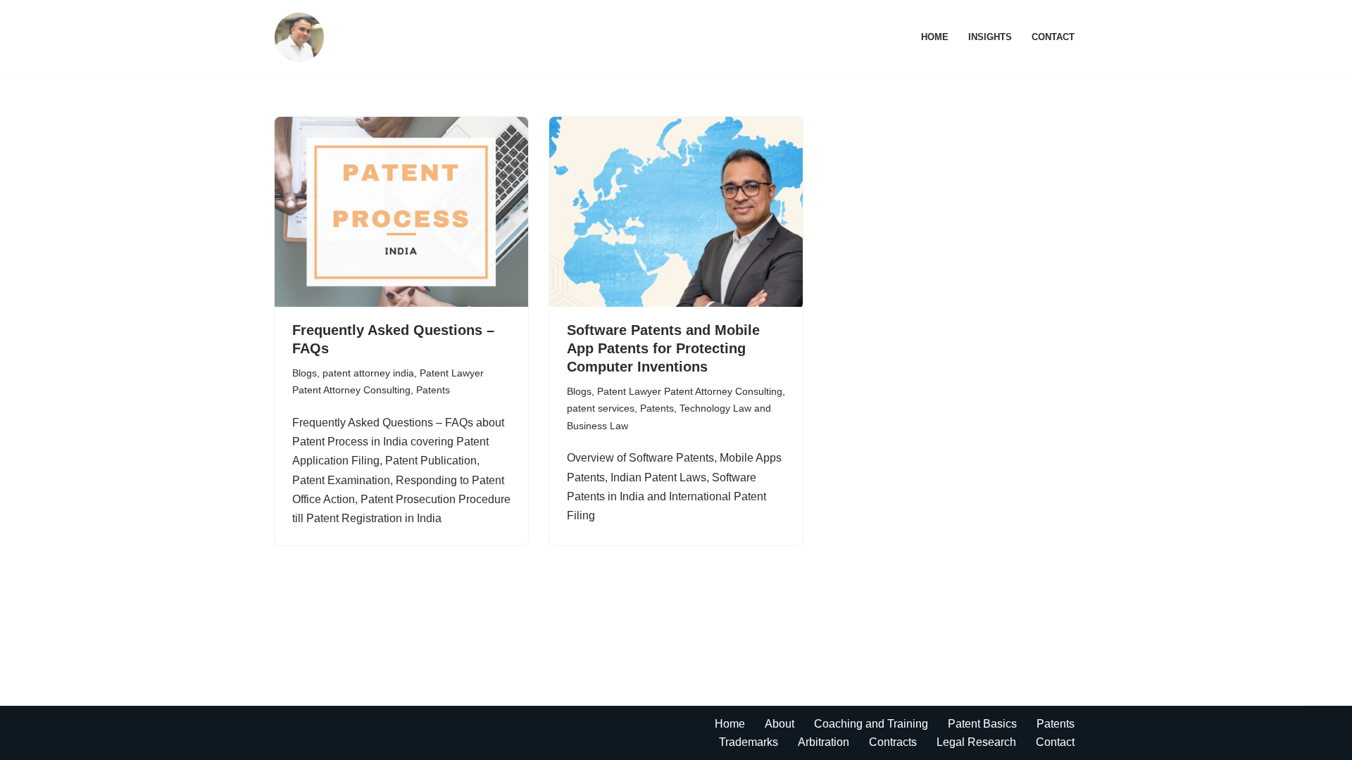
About (779, 724)
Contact (1053, 37)
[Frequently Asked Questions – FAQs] (401, 212)
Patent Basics (982, 724)
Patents (433, 389)
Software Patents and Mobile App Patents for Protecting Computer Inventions (663, 348)
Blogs (304, 373)
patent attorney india (368, 373)
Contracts (893, 742)
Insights (990, 37)
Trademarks (748, 742)
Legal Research (976, 742)
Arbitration (823, 742)
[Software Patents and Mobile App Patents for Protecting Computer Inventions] (676, 212)
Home (935, 37)
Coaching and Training (871, 724)
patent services (600, 408)
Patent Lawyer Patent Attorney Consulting (689, 391)
